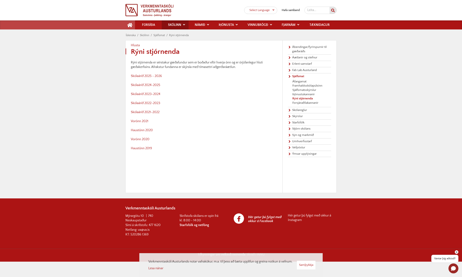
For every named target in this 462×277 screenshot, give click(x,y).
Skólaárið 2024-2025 (145, 85)
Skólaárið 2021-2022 (145, 112)
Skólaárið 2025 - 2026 (146, 76)
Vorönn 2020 (140, 139)
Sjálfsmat (159, 35)
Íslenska (131, 35)
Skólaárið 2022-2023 (145, 103)
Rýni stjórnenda (179, 35)
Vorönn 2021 (139, 121)
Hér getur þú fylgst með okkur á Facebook (265, 219)
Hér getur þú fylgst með (304, 215)
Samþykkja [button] (306, 265)
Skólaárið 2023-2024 (145, 94)
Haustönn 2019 (141, 148)
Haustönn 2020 (142, 130)
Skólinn (144, 35)
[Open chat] (453, 268)
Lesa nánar (155, 268)
